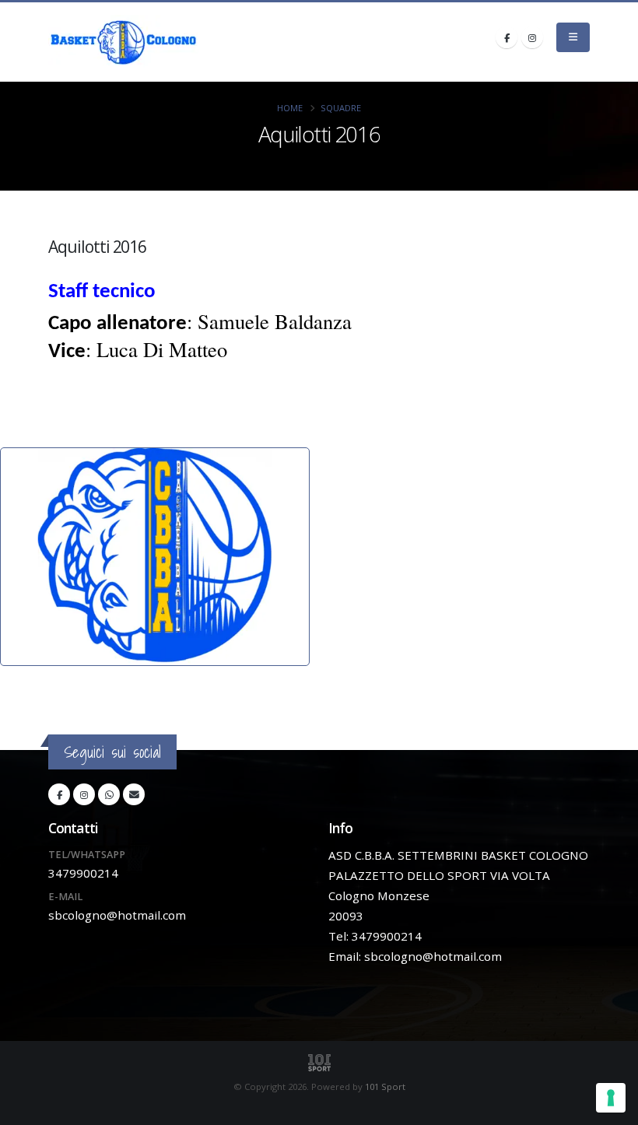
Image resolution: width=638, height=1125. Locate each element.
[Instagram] (532, 37)
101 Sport (385, 1086)
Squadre (341, 108)
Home (290, 108)
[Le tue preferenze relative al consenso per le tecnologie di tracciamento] (611, 1098)
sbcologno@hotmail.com (117, 915)
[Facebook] (506, 37)
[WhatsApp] (109, 794)
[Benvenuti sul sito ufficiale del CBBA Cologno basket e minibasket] (123, 42)
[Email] (134, 794)
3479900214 (83, 873)
